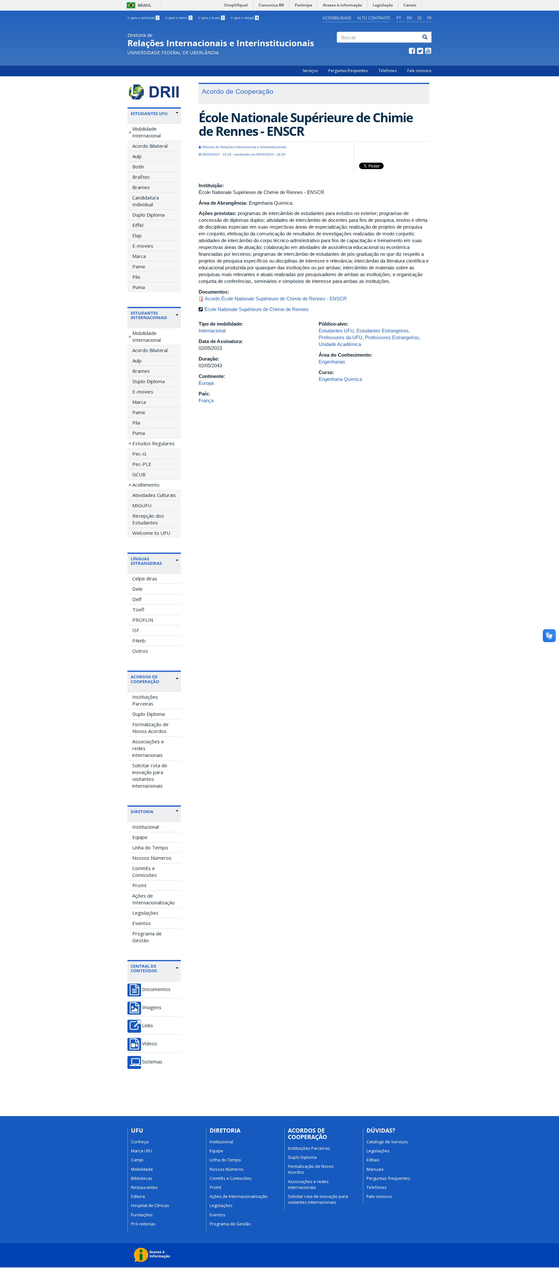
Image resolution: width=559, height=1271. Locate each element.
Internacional (212, 330)
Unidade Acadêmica (340, 344)
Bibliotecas (141, 1178)
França (206, 400)
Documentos (156, 989)
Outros (140, 651)
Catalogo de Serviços (387, 1142)
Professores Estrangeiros (392, 337)
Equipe (140, 837)
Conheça (139, 1142)
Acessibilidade (337, 18)
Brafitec (141, 177)
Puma (138, 287)
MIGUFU (141, 505)
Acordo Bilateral (150, 146)
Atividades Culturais (154, 495)
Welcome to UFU (151, 533)
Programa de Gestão (147, 936)
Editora (138, 1196)
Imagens (151, 1007)
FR (429, 18)
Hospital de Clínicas (150, 1205)
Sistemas (152, 1061)
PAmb (139, 640)
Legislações (145, 913)
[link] (154, 113)
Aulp (137, 156)
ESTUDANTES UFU (149, 113)
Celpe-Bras (144, 578)
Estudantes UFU (336, 330)
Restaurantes (144, 1187)
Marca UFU (141, 1151)
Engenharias (332, 361)
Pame (138, 266)
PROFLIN (142, 620)
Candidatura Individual (145, 201)
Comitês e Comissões (144, 871)
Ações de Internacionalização (153, 899)
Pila (136, 277)
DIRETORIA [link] (142, 811)
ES (420, 18)
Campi (137, 1160)
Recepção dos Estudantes (148, 519)
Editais (373, 1160)
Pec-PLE (141, 464)
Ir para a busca (211, 18)
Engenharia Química (340, 379)
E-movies (142, 245)
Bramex (141, 187)
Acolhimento (145, 484)
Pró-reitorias (143, 1224)
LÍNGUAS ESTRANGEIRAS (146, 561)
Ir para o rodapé (244, 18)
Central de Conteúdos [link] (144, 968)
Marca (139, 256)
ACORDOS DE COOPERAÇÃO (145, 679)
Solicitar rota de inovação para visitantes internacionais (149, 775)
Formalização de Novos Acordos (150, 727)
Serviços (310, 70)
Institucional (145, 827)
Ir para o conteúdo (143, 18)
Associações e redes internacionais (148, 748)
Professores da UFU (340, 337)
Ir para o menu (178, 18)
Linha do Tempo (150, 847)
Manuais (375, 1169)
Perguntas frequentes (348, 70)
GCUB (139, 474)
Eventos (141, 923)
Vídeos (149, 1043)
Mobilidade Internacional (146, 132)
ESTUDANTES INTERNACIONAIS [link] (149, 315)
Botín (138, 166)
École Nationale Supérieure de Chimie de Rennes (256, 309)
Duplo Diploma (148, 214)
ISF (135, 630)
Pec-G (139, 453)
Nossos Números (151, 858)
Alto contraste (373, 18)
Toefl (138, 609)
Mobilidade (142, 1169)
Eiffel (137, 225)
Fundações (142, 1215)
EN (409, 18)
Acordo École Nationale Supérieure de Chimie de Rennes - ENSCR (276, 298)
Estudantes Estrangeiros (382, 330)
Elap (137, 235)
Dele (137, 589)
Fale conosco (419, 70)
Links (147, 1025)
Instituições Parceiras (145, 700)
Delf (136, 599)
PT (399, 18)
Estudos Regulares (153, 443)
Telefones (387, 70)
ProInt (139, 885)
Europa (206, 383)
